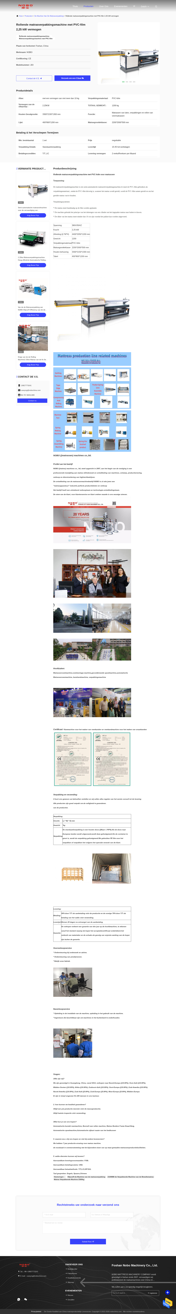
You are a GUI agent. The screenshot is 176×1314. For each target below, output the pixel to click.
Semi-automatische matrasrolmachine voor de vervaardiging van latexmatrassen (32, 210)
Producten (88, 6)
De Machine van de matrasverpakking (48, 16)
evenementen (120, 6)
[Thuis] (25, 6)
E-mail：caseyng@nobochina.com (33, 1276)
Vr (134, 6)
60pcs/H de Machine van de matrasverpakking (86, 1177)
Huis (21, 16)
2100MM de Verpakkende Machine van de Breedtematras (131, 1177)
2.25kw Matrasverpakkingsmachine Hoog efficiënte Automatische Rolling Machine (32, 260)
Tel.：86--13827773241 (29, 1271)
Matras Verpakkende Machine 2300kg (69, 1179)
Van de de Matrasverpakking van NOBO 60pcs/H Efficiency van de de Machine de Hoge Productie (31, 309)
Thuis (75, 6)
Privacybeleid (36, 1311)
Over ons (103, 6)
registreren (153, 1293)
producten (28, 16)
